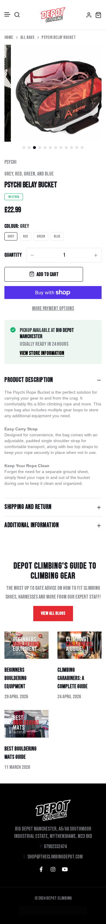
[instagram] (53, 869)
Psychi (10, 162)
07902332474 (55, 846)
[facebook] (41, 869)
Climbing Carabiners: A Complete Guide (72, 678)
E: (24, 857)
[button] (7, 14)
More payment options (53, 308)
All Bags (27, 37)
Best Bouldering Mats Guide (20, 753)
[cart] (98, 15)
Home (8, 37)
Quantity (13, 255)
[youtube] (65, 869)
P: (41, 846)
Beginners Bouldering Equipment (15, 678)
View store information (42, 353)
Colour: (16, 226)
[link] (90, 56)
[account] (89, 15)
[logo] (53, 15)
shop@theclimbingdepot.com (55, 857)
